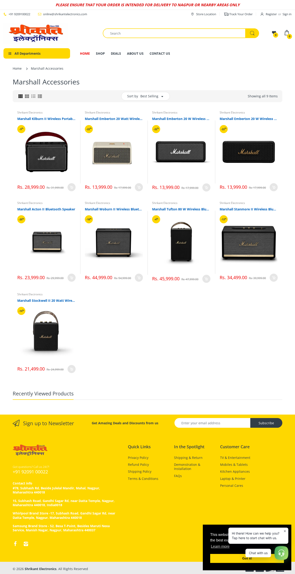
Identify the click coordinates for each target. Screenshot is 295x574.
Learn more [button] (220, 546)
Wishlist (123, 294)
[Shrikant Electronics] (35, 33)
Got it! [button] (247, 558)
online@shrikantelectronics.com (65, 14)
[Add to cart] (72, 187)
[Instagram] (25, 543)
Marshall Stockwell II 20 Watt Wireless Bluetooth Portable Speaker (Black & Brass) (46, 300)
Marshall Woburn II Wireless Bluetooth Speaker (114, 209)
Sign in (287, 14)
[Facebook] (15, 543)
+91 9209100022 (19, 14)
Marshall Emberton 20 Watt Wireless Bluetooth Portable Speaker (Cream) (114, 119)
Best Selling (149, 96)
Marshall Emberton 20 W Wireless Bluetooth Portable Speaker (181, 119)
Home (17, 68)
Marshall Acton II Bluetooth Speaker (46, 209)
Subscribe (266, 423)
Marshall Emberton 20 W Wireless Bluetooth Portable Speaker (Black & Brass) (249, 119)
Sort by (132, 96)
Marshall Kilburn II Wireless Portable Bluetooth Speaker (46, 119)
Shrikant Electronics (30, 112)
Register (271, 14)
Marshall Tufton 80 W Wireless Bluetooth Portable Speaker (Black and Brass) (181, 209)
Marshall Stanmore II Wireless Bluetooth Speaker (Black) (249, 209)
